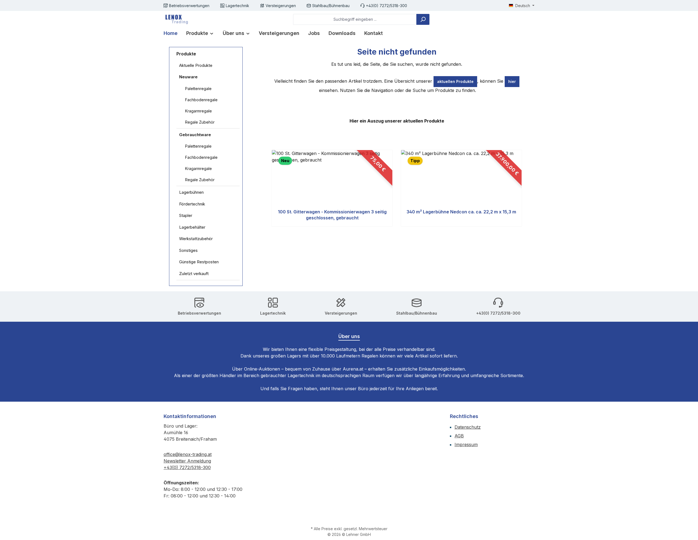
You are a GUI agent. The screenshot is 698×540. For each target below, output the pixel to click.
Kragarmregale (198, 111)
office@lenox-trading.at (188, 454)
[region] (397, 188)
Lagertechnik (237, 5)
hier (512, 81)
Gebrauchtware (195, 134)
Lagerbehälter (192, 227)
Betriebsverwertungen (189, 5)
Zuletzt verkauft (194, 273)
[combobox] (355, 19)
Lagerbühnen (191, 192)
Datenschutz (468, 427)
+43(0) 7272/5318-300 (386, 5)
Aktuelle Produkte (195, 65)
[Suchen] (422, 19)
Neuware (188, 76)
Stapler (185, 215)
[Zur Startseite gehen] (176, 19)
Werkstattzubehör (196, 238)
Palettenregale (198, 88)
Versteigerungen (281, 5)
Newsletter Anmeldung (187, 461)
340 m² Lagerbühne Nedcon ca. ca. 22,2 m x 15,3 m (461, 211)
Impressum (466, 444)
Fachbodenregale (201, 99)
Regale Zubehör (200, 122)
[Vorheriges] (271, 188)
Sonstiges (188, 250)
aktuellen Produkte (455, 81)
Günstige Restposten (199, 261)
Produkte (186, 53)
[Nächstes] (522, 188)
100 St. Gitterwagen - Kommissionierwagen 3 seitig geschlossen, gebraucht (332, 214)
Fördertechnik (192, 204)
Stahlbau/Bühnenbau (331, 5)
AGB (459, 435)
